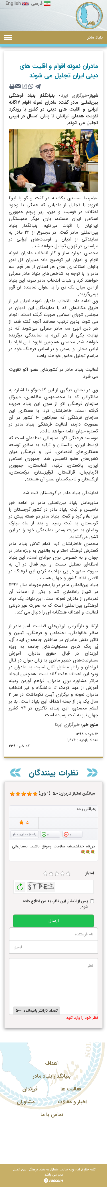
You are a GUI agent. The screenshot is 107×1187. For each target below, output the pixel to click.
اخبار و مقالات (72, 1102)
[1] (45, 873)
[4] (62, 873)
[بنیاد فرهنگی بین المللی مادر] (89, 15)
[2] (51, 873)
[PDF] (24, 86)
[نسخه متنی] (12, 86)
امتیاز (89, 873)
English (13, 3)
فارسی (37, 3)
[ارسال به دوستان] (18, 86)
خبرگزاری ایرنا (74, 95)
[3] (56, 873)
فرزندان (30, 1089)
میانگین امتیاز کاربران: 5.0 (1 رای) (67, 794)
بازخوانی (20, 885)
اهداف (51, 1063)
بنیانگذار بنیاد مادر (52, 1076)
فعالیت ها (70, 1089)
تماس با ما (52, 1115)
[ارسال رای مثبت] (50, 834)
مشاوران (26, 1102)
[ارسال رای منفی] (72, 834)
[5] (12, 794)
